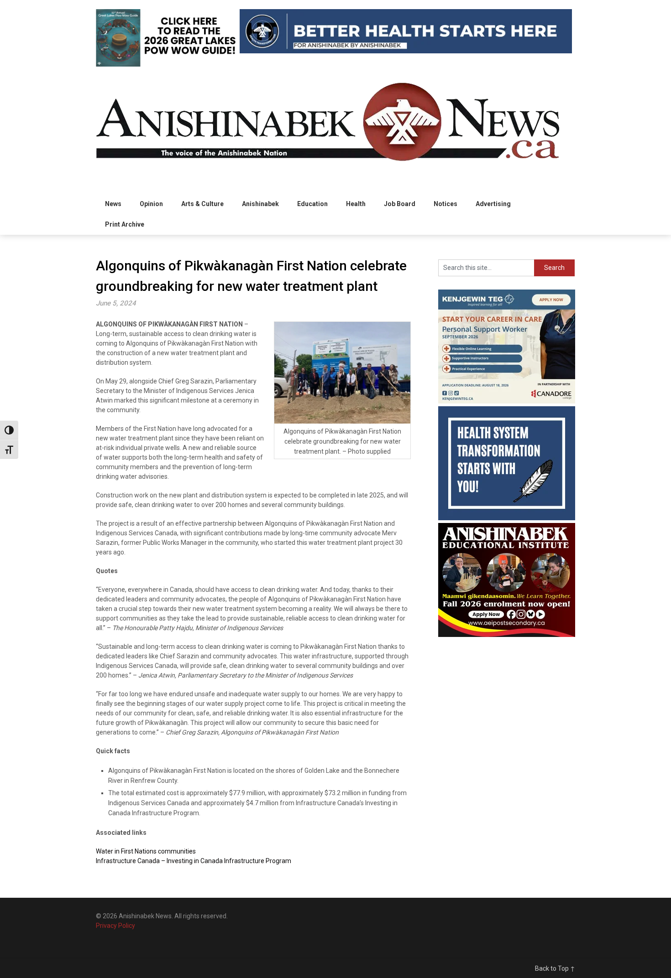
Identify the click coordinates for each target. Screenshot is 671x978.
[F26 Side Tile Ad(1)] (506, 634)
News (113, 203)
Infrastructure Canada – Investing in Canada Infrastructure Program (193, 860)
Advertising (493, 203)
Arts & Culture (202, 203)
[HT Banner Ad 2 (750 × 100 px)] (406, 51)
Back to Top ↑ (555, 968)
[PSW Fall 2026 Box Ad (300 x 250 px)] (506, 401)
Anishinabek (260, 203)
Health (356, 203)
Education (312, 203)
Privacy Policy (115, 925)
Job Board (399, 203)
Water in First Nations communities (146, 851)
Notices (445, 203)
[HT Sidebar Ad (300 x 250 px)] (506, 518)
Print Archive (124, 224)
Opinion (151, 203)
